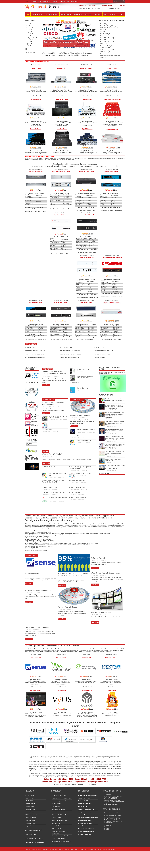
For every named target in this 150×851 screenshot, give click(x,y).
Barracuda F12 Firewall (35, 300)
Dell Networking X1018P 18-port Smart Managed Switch (111, 350)
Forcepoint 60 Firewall (87, 213)
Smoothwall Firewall (111, 654)
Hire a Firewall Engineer (101, 612)
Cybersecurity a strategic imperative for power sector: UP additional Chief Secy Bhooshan (115, 445)
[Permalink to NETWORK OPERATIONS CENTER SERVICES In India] (44, 421)
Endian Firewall (86, 654)
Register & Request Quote (89, 8)
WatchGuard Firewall (112, 96)
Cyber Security (47, 369)
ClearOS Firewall (87, 687)
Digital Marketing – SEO (85, 803)
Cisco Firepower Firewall (61, 64)
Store (121, 14)
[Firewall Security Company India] (42, 9)
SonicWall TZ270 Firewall (61, 300)
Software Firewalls (76, 400)
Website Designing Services (86, 828)
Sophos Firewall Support (76, 435)
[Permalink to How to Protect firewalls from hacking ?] (72, 433)
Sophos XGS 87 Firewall (87, 255)
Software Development (84, 820)
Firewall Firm (28, 1)
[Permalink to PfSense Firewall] (41, 571)
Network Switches (99, 347)
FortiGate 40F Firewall (61, 213)
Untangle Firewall (61, 654)
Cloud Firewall (104, 32)
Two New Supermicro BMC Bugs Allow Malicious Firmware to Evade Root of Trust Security (114, 438)
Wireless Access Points (66, 347)
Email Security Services (106, 54)
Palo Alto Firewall (30, 30)
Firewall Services (66, 14)
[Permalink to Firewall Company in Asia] (72, 478)
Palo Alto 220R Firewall (111, 169)
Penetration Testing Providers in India (53, 492)
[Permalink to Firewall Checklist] (72, 392)
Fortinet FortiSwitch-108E (102, 354)
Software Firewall (51, 14)
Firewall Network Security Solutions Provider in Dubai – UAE (53, 481)
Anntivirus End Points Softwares (87, 795)
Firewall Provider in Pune (49, 487)
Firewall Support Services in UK (85, 440)
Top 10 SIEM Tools (75, 383)
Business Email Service (85, 834)
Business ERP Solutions (85, 823)
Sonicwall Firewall (30, 42)
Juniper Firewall (30, 24)
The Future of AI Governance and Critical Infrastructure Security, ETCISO (114, 453)
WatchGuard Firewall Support (37, 627)
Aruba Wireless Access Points (69, 361)
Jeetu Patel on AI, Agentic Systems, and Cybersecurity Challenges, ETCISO (115, 423)
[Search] (124, 1)
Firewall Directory (36, 1)
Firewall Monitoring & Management (110, 26)
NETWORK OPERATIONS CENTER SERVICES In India (58, 417)
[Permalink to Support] (44, 427)
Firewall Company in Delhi (77, 497)
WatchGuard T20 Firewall (112, 255)
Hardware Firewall (37, 14)
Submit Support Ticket (111, 8)
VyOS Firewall (62, 687)
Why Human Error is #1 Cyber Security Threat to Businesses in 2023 (45, 350)
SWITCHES (88, 14)
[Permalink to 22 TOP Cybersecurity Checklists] (72, 373)
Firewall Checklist (82, 388)
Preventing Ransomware (77, 480)
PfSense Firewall (32, 574)
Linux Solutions (82, 814)
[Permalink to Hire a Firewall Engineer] (107, 610)
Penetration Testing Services (108, 46)
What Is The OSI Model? (52, 454)
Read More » (46, 385)
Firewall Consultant (75, 492)
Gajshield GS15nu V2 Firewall (86, 300)
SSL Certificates (82, 806)
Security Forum (74, 1)
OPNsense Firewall (35, 687)
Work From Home (30, 347)
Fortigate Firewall (30, 32)
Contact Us (112, 14)
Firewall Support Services (107, 24)
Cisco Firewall (29, 26)
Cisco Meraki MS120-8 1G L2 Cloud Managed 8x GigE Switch (112, 361)
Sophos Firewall (30, 36)
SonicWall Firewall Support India (38, 590)
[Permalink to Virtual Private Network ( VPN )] (44, 502)
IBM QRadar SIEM (31, 52)
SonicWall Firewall (62, 125)
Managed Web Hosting (84, 798)
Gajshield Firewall (30, 44)
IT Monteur (112, 849)
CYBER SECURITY (105, 48)
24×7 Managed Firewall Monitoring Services (59, 42)
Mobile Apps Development (85, 826)
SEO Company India (94, 849)
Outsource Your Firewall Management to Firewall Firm (54, 373)
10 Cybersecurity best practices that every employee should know (44, 357)
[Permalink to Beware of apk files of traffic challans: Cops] (102, 463)
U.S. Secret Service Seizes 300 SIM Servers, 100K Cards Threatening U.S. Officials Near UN (115, 467)
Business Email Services (85, 801)
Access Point (78, 14)
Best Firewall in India (47, 429)
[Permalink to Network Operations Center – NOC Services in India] (72, 380)
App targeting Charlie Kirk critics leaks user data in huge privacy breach (114, 430)
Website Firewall (104, 30)
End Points (97, 14)
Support (51, 423)
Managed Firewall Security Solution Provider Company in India (55, 849)
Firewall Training (46, 1)
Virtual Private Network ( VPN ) (108, 38)
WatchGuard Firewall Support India (105, 573)
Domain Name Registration (86, 831)
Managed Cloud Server (84, 812)
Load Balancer (104, 36)
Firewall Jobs (55, 1)
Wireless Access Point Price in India (70, 354)
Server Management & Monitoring (88, 817)
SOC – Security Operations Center (109, 52)
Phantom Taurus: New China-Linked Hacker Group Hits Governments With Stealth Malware (115, 406)
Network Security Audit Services (109, 42)
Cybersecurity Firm (64, 1)
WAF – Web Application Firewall (109, 28)
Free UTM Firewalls (48, 400)
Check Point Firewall (86, 64)
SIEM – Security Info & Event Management (112, 50)
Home (27, 14)
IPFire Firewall (112, 687)
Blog (105, 14)
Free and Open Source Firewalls (35, 842)
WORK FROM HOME (31, 361)
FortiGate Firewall (36, 96)
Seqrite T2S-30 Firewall (111, 300)
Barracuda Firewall (31, 40)
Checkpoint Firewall (31, 28)
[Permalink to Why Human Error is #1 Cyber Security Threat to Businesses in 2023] (74, 571)
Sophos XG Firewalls (48, 467)
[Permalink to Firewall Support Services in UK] (72, 445)
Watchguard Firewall (31, 38)
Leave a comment (89, 379)
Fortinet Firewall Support (80, 415)
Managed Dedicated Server (86, 809)
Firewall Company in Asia (84, 473)
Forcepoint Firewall (31, 34)
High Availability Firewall (106, 34)
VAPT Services (104, 44)
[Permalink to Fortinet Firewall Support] (83, 413)
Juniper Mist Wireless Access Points (70, 357)
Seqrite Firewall (30, 46)
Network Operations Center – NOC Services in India (85, 377)
